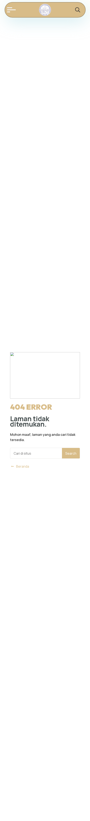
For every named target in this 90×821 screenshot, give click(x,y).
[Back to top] (81, 812)
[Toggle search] (77, 9)
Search (70, 453)
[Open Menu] (10, 9)
